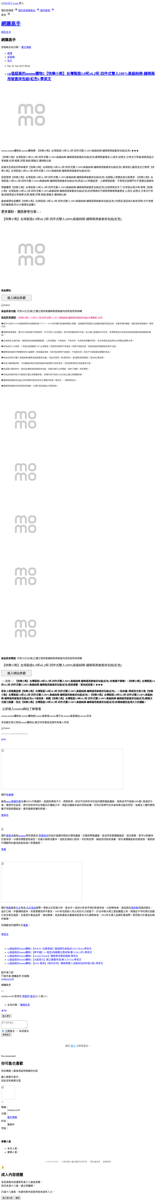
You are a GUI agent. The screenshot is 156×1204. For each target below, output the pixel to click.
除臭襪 (9, 794)
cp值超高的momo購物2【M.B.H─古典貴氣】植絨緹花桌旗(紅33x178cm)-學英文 (49, 948)
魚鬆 (3, 849)
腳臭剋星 (16, 801)
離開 (18, 1198)
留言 (32, 996)
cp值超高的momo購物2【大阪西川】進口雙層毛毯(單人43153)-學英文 (44, 959)
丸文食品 (31, 907)
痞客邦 (26, 996)
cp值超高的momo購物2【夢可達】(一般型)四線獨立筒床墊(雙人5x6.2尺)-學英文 (49, 952)
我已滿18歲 (7, 1198)
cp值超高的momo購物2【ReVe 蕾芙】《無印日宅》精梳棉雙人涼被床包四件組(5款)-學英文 (55, 963)
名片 (9, 60)
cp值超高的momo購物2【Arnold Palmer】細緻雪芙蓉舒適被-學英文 (42, 956)
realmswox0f (7, 979)
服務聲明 (107, 1162)
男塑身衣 (43, 835)
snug (3, 739)
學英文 (5, 934)
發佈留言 (6, 1035)
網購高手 (11, 23)
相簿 (9, 53)
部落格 (11, 57)
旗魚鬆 (134, 907)
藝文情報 (26, 47)
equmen (22, 835)
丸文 (18, 907)
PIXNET (55, 1162)
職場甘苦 (25, 1005)
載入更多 (6, 1016)
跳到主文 (6, 32)
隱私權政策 (95, 1162)
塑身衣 (5, 815)
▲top (4, 1010)
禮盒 (25, 925)
